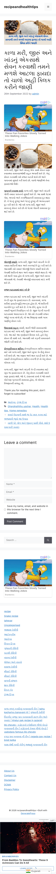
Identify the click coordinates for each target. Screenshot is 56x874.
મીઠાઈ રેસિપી (10, 671)
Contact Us (10, 775)
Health (35, 406)
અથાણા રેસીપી (11, 629)
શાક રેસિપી (9, 685)
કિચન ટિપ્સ (9, 643)
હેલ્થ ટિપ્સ (22, 402)
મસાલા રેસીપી (10, 666)
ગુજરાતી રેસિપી (11, 648)
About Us (9, 771)
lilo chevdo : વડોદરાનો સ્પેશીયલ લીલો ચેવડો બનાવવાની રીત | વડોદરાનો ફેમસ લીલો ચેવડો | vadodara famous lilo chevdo (26, 728)
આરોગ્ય (11, 402)
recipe (7, 611)
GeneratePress (28, 813)
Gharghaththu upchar (19, 406)
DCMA (7, 784)
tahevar (8, 620)
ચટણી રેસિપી (10, 653)
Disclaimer (9, 780)
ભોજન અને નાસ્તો (13, 662)
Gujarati (35, 871)
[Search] (48, 540)
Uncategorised (12, 625)
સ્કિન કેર (8, 690)
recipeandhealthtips (21, 7)
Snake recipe (11, 616)
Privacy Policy (11, 789)
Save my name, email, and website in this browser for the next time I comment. (27, 509)
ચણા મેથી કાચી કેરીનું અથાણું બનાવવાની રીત (25, 744)
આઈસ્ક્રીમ (9, 634)
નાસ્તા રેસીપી (10, 657)
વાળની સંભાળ (10, 680)
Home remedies (18, 410)
